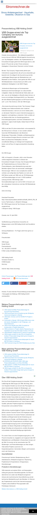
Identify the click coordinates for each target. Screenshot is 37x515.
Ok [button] (33, 511)
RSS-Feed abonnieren (21, 278)
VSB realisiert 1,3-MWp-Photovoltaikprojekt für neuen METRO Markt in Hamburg (19, 340)
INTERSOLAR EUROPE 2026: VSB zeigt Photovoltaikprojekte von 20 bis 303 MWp (16, 362)
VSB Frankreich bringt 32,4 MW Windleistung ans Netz (19, 343)
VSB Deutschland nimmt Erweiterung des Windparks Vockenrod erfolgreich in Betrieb (19, 314)
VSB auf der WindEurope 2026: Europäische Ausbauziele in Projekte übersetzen (16, 326)
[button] (6, 283)
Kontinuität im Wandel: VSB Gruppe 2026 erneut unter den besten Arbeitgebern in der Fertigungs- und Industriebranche (19, 322)
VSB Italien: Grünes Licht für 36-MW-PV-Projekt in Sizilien (18, 317)
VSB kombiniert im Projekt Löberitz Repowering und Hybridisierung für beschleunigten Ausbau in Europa (18, 330)
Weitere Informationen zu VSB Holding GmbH (14, 489)
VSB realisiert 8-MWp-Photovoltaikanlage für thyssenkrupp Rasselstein (16, 310)
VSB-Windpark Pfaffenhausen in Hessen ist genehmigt (19, 332)
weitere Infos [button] (5, 514)
